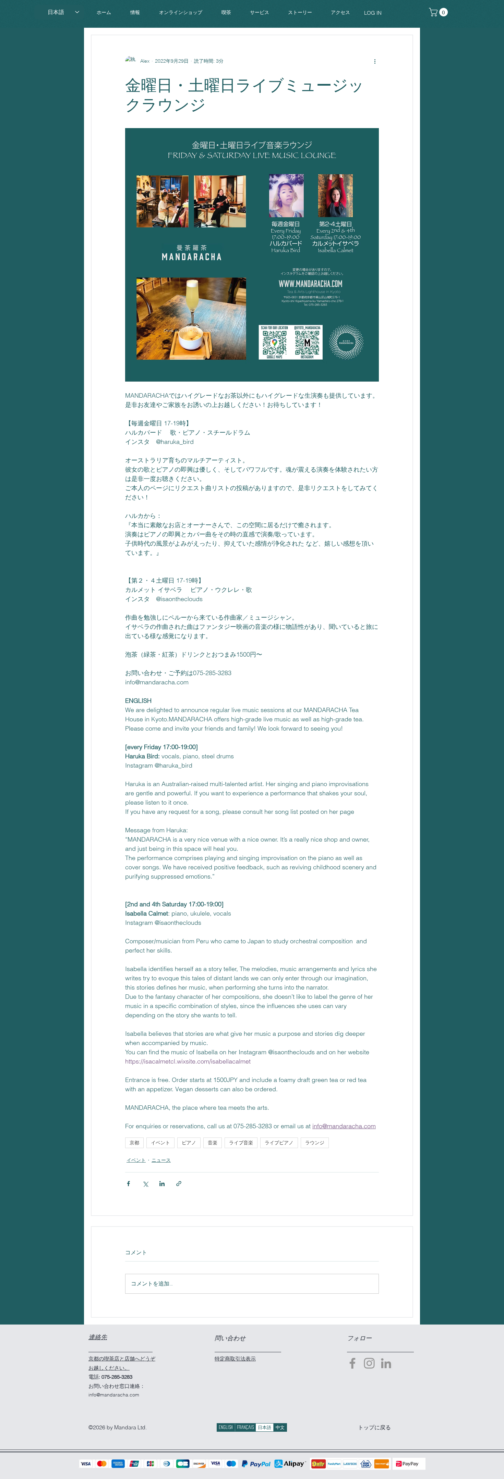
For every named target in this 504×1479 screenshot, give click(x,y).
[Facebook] (352, 1363)
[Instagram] (369, 1363)
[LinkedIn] (386, 1363)
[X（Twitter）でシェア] (145, 1183)
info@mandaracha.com (113, 1395)
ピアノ (189, 1142)
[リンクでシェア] (179, 1183)
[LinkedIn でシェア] (162, 1183)
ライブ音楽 (241, 1142)
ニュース (161, 1160)
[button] (180, 12)
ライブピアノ (279, 1142)
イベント (160, 1142)
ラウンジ (314, 1142)
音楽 (212, 1142)
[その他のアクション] (375, 61)
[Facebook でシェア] (128, 1183)
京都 (134, 1142)
